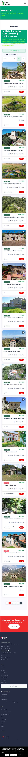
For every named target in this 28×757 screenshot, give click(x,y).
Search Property (13, 50)
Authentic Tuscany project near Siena (13, 116)
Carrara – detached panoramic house (13, 586)
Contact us (14, 626)
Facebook (7, 737)
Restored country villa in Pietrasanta (13, 553)
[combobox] (9, 59)
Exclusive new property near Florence (13, 317)
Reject (7, 754)
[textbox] (10, 59)
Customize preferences (14, 754)
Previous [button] (4, 71)
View (21, 91)
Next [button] (24, 71)
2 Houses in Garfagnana (10, 485)
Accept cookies (20, 754)
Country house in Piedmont (10, 452)
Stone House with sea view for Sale (13, 384)
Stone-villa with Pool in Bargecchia (12, 284)
